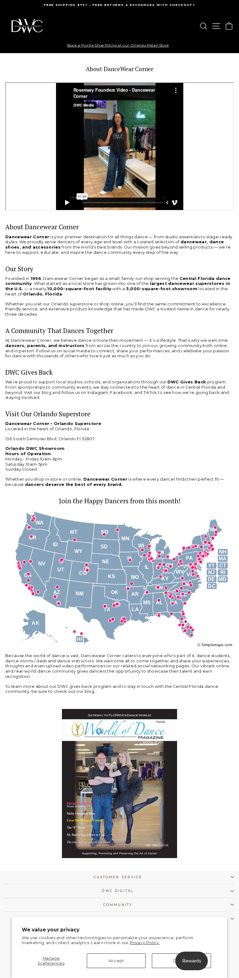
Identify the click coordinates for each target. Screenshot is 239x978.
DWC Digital (118, 891)
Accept (116, 960)
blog (46, 392)
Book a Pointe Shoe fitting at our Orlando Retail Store (118, 45)
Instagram (97, 392)
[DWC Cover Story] (119, 783)
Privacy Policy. (145, 942)
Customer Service (118, 877)
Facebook (121, 392)
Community (118, 905)
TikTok (150, 392)
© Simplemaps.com (215, 645)
